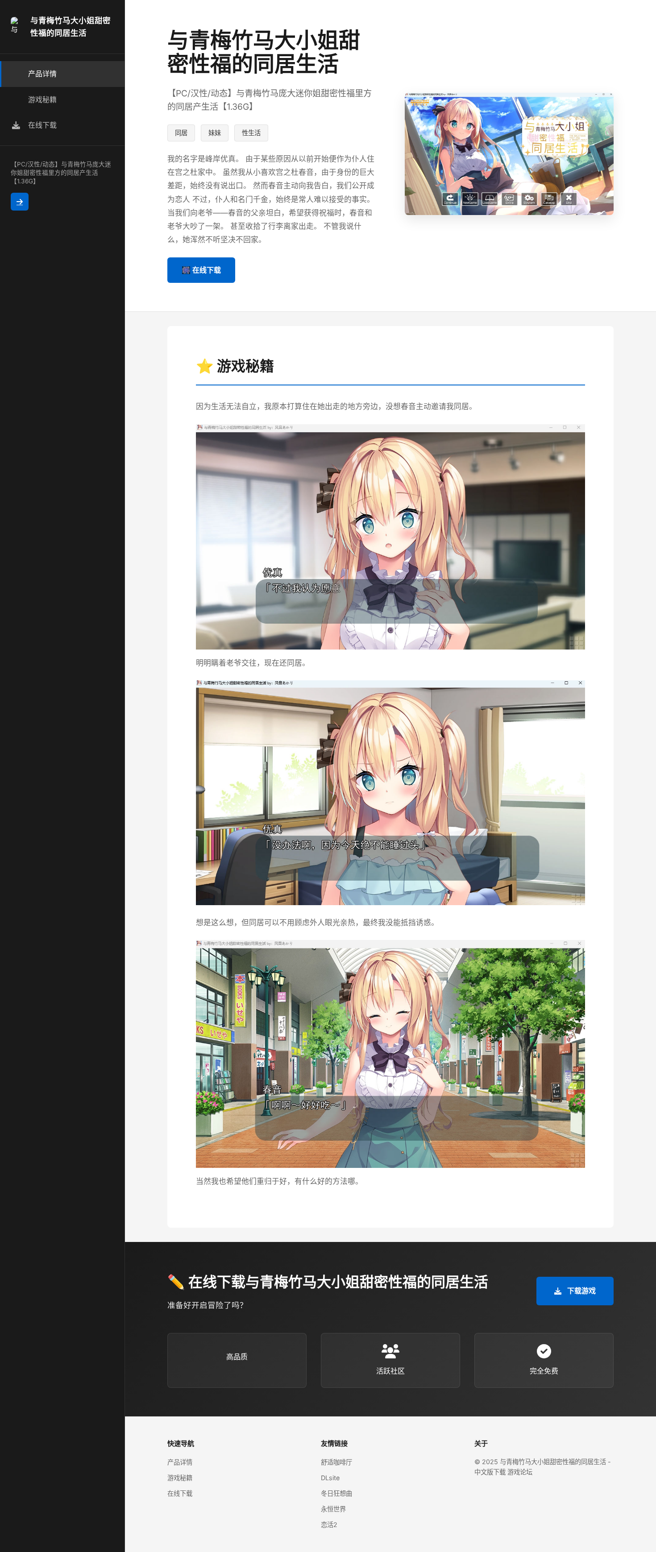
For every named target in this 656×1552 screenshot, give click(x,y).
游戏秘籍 (179, 1478)
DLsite (330, 1478)
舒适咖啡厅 (336, 1462)
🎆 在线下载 (201, 269)
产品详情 (179, 1462)
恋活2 (329, 1524)
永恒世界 (333, 1509)
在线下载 (179, 1493)
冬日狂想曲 (336, 1493)
